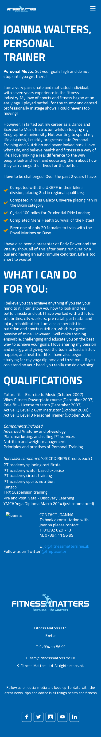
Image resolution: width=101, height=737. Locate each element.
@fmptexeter (54, 551)
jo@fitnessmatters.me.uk (66, 546)
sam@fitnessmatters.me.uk (52, 658)
